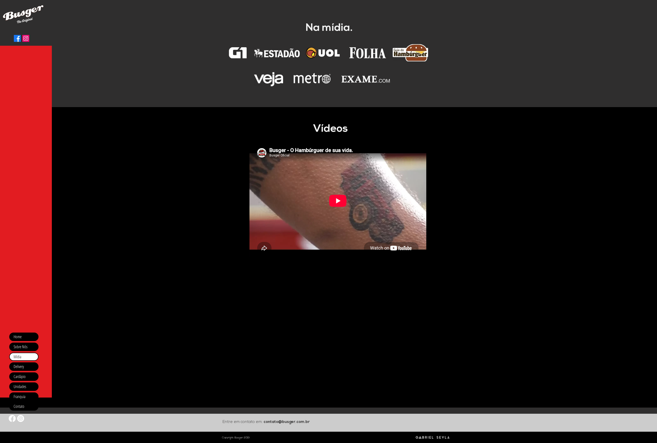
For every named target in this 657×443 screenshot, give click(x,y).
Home (18, 337)
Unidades (20, 386)
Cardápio (20, 376)
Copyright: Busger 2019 (236, 437)
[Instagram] (25, 38)
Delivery (19, 366)
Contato (19, 406)
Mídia (17, 357)
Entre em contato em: (243, 422)
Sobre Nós (20, 347)
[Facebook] (17, 38)
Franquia (19, 396)
